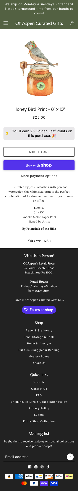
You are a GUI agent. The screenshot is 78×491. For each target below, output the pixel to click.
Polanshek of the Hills (41, 229)
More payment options (39, 176)
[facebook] (30, 467)
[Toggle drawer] (5, 23)
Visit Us (39, 382)
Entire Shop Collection (39, 421)
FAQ (39, 395)
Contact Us (39, 388)
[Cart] (72, 23)
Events (39, 414)
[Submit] (70, 456)
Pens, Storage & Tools (39, 337)
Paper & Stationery (39, 330)
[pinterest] (42, 467)
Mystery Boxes (39, 356)
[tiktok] (48, 467)
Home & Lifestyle (39, 343)
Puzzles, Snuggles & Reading (39, 350)
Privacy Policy (39, 408)
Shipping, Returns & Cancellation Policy (39, 401)
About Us (39, 363)
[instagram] (36, 467)
